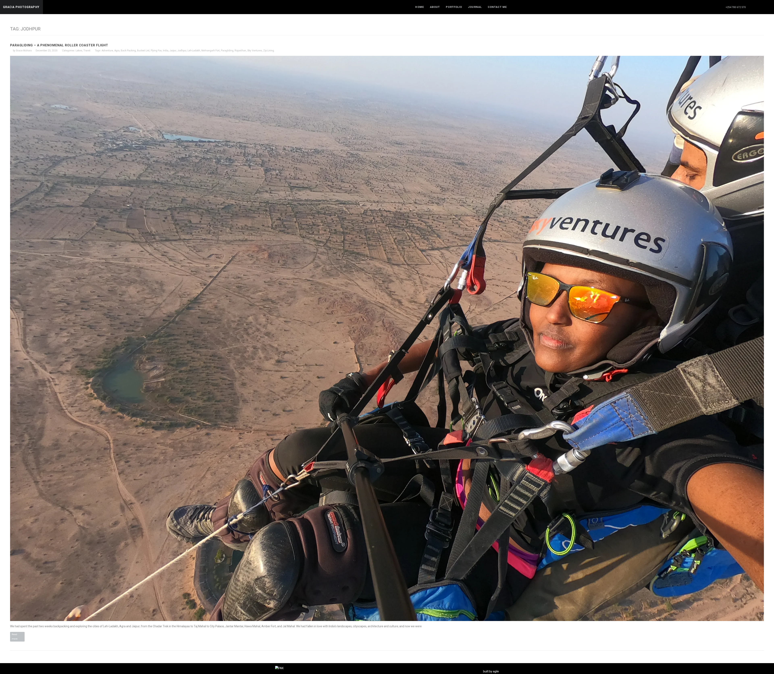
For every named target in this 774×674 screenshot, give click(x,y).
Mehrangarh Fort (210, 50)
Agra (117, 50)
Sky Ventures (254, 50)
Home (419, 6)
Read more (18, 637)
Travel (86, 50)
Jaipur (173, 50)
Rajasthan (240, 50)
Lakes (79, 50)
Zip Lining (268, 50)
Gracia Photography (21, 7)
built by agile (491, 671)
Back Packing (128, 50)
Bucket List (143, 50)
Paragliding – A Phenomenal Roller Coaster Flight (59, 45)
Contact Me (497, 6)
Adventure (107, 50)
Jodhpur (181, 50)
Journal (475, 6)
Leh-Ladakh (193, 50)
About (435, 6)
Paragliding (227, 50)
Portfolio (454, 6)
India (165, 50)
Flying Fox (156, 50)
